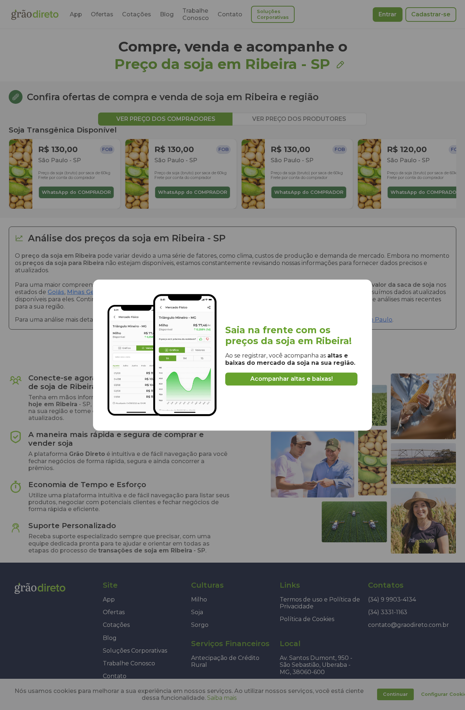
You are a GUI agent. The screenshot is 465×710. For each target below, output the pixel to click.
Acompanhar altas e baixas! (291, 378)
